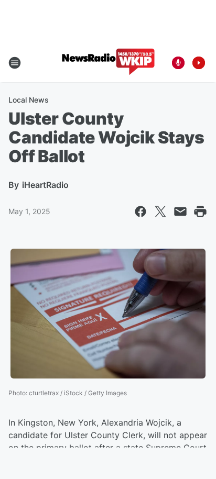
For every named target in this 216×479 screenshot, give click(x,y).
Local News (28, 99)
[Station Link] (108, 63)
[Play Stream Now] (198, 63)
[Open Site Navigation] (14, 63)
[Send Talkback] (178, 63)
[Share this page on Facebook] (140, 211)
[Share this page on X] (160, 211)
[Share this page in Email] (180, 211)
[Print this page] (200, 211)
